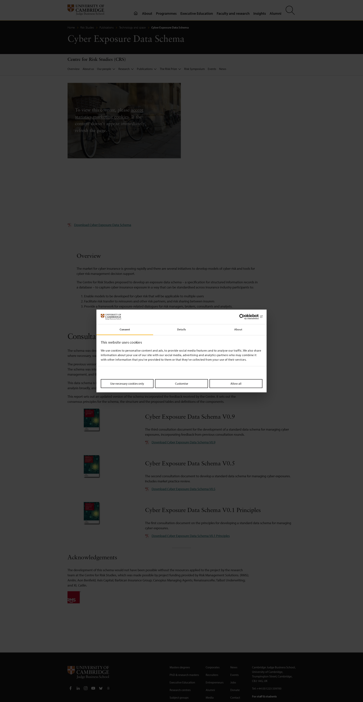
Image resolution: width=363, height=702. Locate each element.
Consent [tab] (125, 329)
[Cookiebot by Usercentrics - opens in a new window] (245, 317)
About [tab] (238, 329)
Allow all (235, 383)
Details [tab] (181, 329)
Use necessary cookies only (127, 383)
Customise (181, 383)
